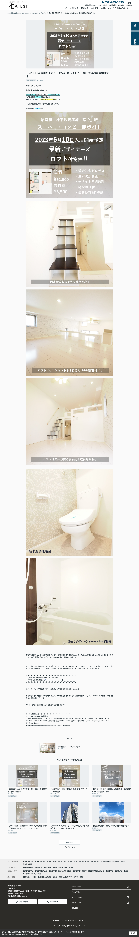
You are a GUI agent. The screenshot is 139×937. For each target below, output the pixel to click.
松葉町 (71, 867)
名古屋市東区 (27, 864)
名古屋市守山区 (84, 861)
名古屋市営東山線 (41, 871)
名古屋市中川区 (28, 861)
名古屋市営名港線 (79, 871)
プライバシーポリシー (69, 920)
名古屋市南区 (51, 861)
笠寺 (70, 877)
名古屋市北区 (72, 861)
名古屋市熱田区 (106, 861)
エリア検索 (74, 8)
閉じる (133, 933)
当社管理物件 (31, 80)
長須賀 (61, 867)
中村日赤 (33, 877)
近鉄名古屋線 (67, 871)
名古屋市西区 (95, 861)
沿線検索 (84, 8)
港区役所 (26, 877)
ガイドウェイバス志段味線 (32, 874)
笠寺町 (35, 867)
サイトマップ (83, 920)
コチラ (37, 108)
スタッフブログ (77, 897)
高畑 (81, 877)
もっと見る (69, 842)
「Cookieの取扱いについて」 (22, 934)
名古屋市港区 (62, 861)
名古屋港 (48, 877)
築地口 (55, 877)
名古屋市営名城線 (54, 871)
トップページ (76, 887)
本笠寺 (76, 877)
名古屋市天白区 (118, 861)
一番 (45, 867)
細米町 (29, 867)
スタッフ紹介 (76, 892)
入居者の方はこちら (122, 8)
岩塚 (60, 877)
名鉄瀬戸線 (119, 871)
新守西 (55, 867)
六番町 (65, 877)
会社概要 (94, 8)
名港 (41, 867)
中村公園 (41, 877)
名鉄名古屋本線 (28, 871)
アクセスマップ (77, 902)
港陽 (24, 867)
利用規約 (56, 920)
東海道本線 (110, 871)
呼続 (50, 867)
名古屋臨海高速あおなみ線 (95, 871)
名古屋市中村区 (40, 861)
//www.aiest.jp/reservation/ (53, 680)
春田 (66, 867)
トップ (63, 8)
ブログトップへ (69, 847)
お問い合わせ (106, 8)
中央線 (126, 871)
